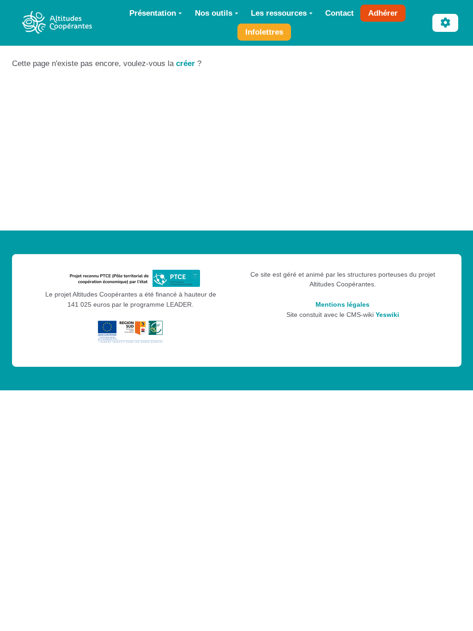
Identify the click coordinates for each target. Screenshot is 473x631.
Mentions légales (342, 304)
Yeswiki (387, 314)
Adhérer (383, 13)
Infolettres (264, 32)
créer (185, 63)
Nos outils (213, 13)
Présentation (152, 13)
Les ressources (279, 13)
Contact (339, 13)
